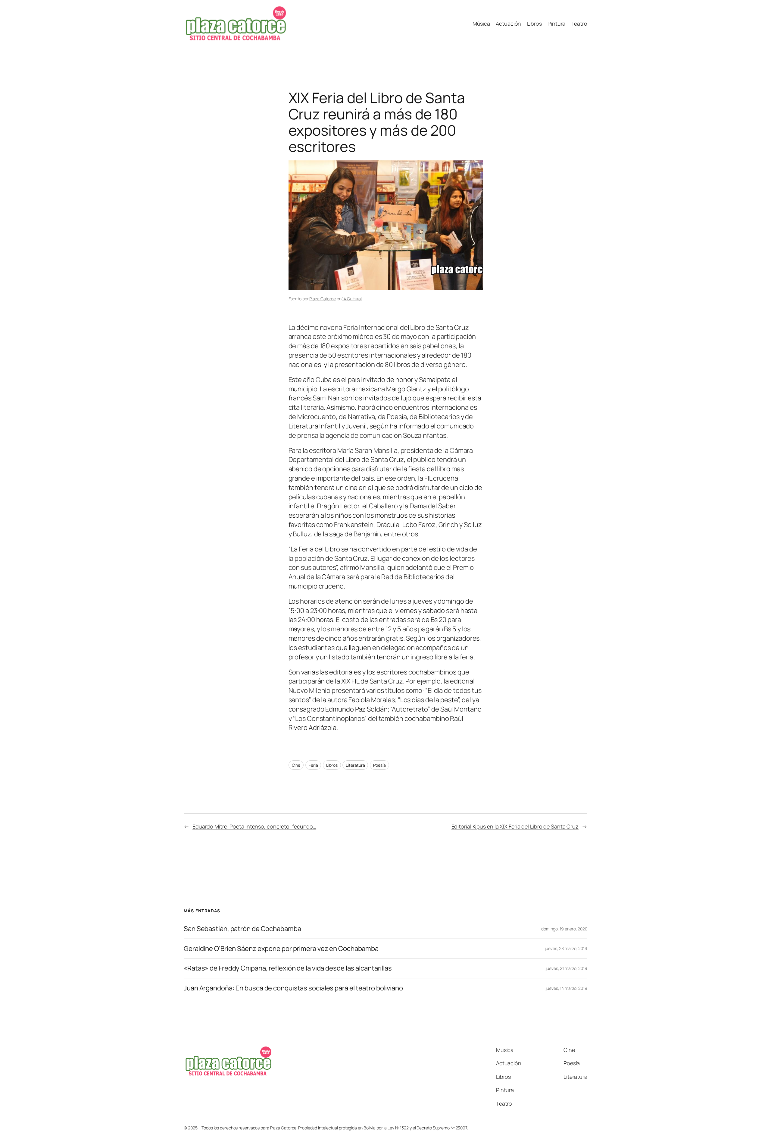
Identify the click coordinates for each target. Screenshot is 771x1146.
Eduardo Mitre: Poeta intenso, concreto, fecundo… (254, 826)
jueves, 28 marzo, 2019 (566, 948)
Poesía (379, 765)
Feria (313, 765)
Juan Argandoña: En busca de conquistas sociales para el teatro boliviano (293, 988)
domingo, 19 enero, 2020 (564, 929)
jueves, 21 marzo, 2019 (566, 968)
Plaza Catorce (322, 298)
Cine (296, 765)
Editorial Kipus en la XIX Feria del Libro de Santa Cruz (515, 826)
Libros (331, 765)
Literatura (355, 765)
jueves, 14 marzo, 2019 (566, 988)
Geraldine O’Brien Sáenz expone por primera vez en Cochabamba (281, 948)
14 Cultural (352, 298)
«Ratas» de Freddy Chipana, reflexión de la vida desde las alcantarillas (288, 968)
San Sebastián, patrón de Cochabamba (242, 929)
